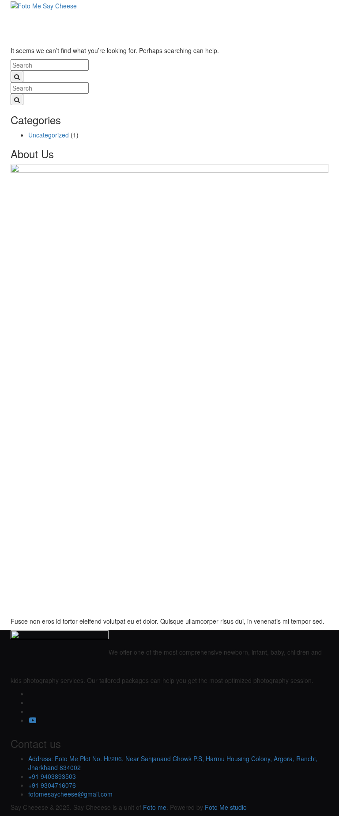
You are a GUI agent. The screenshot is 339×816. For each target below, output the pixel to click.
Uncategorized (48, 134)
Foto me (154, 807)
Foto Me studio (226, 807)
